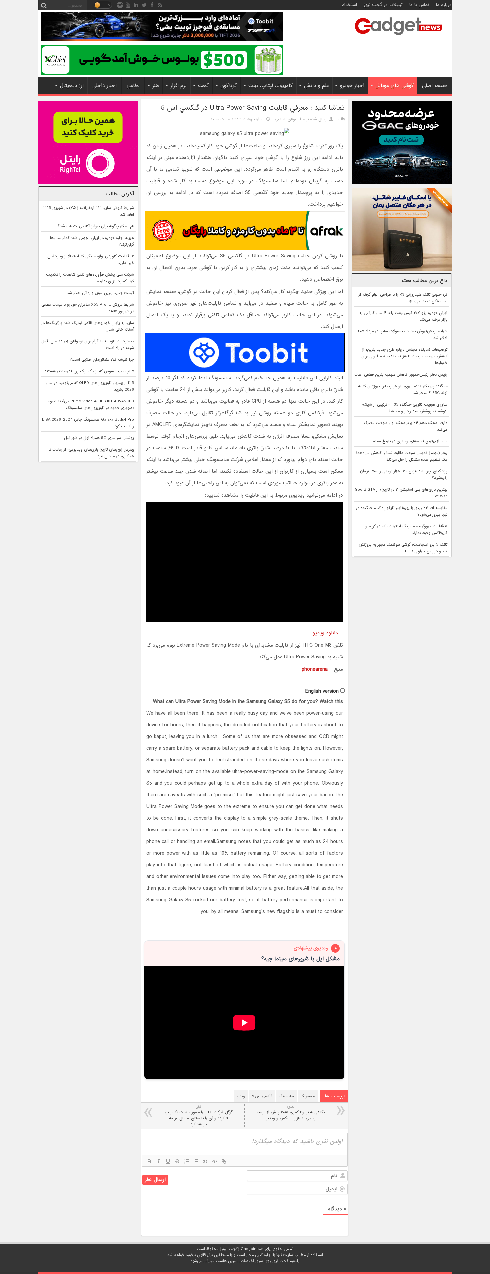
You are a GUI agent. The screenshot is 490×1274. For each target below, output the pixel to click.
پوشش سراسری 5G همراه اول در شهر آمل (99, 438)
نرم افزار (178, 86)
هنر (155, 86)
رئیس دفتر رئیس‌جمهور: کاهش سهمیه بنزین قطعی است (400, 375)
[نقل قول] (205, 1161)
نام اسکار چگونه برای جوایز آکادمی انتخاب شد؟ (96, 226)
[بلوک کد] (214, 1161)
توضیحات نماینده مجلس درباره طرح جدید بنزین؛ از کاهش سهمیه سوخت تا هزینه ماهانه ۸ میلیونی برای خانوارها (404, 356)
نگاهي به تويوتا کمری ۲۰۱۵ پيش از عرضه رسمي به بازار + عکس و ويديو (291, 1112)
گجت (203, 86)
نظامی (133, 86)
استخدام (349, 5)
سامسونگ (308, 1096)
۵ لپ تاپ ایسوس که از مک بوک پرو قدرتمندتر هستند (89, 371)
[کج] (158, 1161)
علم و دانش (316, 86)
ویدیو (241, 1096)
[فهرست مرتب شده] (186, 1161)
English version (322, 691)
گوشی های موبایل (394, 86)
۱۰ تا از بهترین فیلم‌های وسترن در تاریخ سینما (409, 441)
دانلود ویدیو (328, 633)
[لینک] (224, 1161)
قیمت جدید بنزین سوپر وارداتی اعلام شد (100, 293)
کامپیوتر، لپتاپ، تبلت (270, 86)
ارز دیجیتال (72, 86)
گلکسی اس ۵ (262, 1096)
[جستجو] (44, 5)
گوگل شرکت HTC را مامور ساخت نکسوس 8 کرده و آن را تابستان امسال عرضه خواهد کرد (199, 1115)
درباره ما (444, 5)
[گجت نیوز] (398, 37)
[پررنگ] (149, 1161)
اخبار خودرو (352, 86)
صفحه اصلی (434, 86)
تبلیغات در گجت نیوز (383, 5)
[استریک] (177, 1161)
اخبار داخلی (104, 86)
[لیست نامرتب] (196, 1161)
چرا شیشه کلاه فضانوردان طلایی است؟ (102, 360)
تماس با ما (419, 5)
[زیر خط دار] (168, 1161)
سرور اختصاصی (250, 1261)
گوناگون (228, 86)
